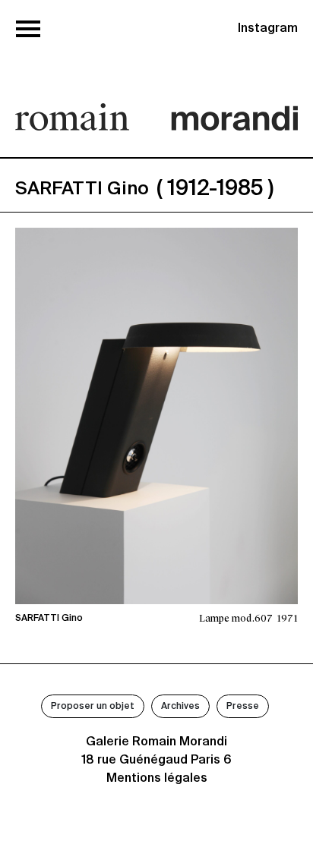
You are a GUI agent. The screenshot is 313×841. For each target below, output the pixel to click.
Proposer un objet (92, 706)
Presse (242, 706)
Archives (180, 706)
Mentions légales (156, 779)
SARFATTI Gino (49, 618)
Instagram (268, 29)
